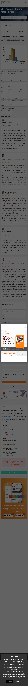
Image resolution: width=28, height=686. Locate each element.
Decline (18, 681)
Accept (10, 681)
